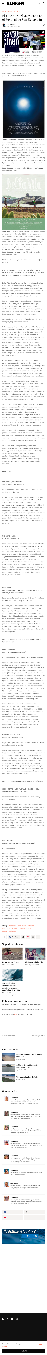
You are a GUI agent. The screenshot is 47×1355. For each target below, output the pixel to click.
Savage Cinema (25, 928)
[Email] (33, 937)
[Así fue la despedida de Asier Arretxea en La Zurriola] (8, 1068)
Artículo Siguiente (37, 1036)
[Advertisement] (23, 1273)
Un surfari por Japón (10, 962)
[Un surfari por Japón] (12, 954)
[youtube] (12, 1217)
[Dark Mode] (40, 3)
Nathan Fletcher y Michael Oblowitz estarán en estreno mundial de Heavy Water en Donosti (12, 987)
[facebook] (12, 1212)
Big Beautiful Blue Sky (34, 962)
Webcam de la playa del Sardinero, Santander (29, 1055)
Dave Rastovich (28, 926)
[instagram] (34, 1217)
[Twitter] (23, 937)
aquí (15, 1014)
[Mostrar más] (38, 937)
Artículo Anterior (9, 1036)
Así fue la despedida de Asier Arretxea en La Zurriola (27, 1066)
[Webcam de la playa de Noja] (8, 1078)
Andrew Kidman (14, 11)
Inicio (4, 11)
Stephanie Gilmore (9, 931)
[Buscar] (44, 3)
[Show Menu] (3, 3)
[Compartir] (43, 25)
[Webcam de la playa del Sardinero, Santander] (8, 1057)
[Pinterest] (28, 937)
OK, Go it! (23, 1351)
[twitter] (34, 1212)
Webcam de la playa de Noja (26, 1077)
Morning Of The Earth (10, 928)
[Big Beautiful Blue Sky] (35, 954)
